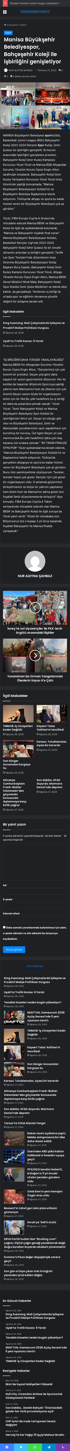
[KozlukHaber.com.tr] (35, 11)
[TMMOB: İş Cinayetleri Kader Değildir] (18, 713)
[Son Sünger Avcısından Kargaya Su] (18, 748)
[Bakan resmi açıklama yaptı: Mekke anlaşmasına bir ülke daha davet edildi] (14, 1138)
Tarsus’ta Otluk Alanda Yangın (25, 1123)
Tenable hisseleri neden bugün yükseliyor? (34, 3)
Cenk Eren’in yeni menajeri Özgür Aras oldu (45, 1193)
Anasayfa (12, 24)
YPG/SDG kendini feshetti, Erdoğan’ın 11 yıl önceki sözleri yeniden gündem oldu (45, 1175)
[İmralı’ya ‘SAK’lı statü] (14, 1227)
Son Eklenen (35, 966)
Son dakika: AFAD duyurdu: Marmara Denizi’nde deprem (49, 783)
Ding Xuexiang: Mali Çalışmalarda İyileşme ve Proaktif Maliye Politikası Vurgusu (35, 980)
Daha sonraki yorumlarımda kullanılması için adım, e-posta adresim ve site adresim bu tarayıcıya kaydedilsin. (35, 933)
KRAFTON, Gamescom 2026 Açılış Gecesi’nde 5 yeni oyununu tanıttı (46, 1016)
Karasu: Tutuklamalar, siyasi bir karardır (52, 743)
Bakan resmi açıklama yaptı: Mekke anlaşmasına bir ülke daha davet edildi (46, 1137)
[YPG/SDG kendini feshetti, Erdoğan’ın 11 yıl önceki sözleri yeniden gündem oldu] (14, 1175)
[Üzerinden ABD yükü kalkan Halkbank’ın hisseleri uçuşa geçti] (14, 1156)
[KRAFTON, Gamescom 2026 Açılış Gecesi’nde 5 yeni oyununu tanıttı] (14, 1018)
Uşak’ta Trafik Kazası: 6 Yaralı (23, 341)
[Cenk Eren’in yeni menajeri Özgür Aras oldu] (14, 1197)
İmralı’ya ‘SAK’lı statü (41, 1222)
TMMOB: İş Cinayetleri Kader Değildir (18, 728)
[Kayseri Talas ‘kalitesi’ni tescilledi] (52, 713)
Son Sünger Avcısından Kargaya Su (16, 764)
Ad (5, 885)
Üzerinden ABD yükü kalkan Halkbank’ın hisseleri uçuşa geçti (45, 1155)
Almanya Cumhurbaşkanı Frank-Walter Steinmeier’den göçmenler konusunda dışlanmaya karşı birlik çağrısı (15, 792)
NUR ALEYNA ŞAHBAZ (21, 70)
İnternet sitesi (11, 913)
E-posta (8, 899)
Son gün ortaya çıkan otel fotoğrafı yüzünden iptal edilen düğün (28, 1273)
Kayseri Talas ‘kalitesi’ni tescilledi (50, 728)
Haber (23, 24)
